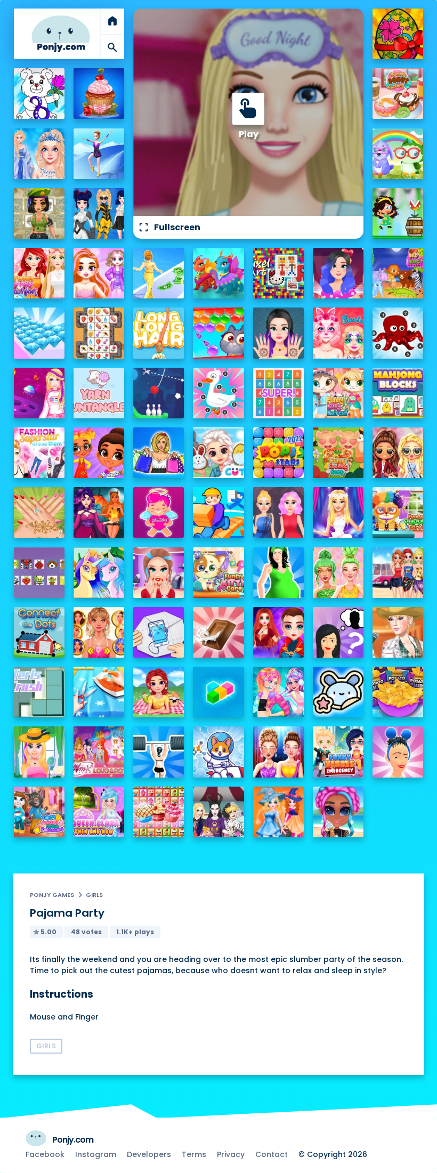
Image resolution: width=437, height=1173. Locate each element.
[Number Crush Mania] (278, 393)
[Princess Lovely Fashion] (39, 273)
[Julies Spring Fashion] (39, 751)
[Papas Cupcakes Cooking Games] (99, 93)
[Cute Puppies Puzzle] (218, 751)
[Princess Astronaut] (39, 393)
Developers (149, 1154)
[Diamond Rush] (39, 333)
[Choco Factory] (218, 632)
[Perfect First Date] (338, 273)
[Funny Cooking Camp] (338, 452)
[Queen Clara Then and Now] (99, 812)
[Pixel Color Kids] (39, 572)
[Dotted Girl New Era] (99, 213)
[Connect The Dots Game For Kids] (39, 632)
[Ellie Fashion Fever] (338, 512)
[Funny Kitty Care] (218, 572)
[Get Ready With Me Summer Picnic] (158, 692)
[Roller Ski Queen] (99, 153)
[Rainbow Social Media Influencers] (99, 273)
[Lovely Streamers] (278, 692)
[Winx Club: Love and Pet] (99, 751)
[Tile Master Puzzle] (99, 333)
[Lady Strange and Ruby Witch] (278, 632)
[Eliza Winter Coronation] (39, 153)
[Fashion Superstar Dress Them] (39, 452)
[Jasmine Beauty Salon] (278, 333)
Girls (94, 895)
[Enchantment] (99, 452)
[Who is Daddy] (278, 572)
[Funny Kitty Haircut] (338, 393)
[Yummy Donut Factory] (398, 93)
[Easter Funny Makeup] (338, 333)
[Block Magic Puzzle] (218, 692)
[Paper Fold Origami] (158, 632)
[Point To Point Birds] (218, 393)
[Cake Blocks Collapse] (158, 812)
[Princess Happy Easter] (218, 452)
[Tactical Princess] (39, 213)
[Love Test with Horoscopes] (158, 512)
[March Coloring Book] (39, 93)
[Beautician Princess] (99, 632)
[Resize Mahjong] (398, 393)
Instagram (95, 1154)
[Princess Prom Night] (278, 512)
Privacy (231, 1154)
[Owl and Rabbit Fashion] (398, 153)
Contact (271, 1154)
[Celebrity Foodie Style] (338, 572)
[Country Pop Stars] (398, 632)
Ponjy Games (52, 895)
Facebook (45, 1154)
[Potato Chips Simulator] (398, 692)
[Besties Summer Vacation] (398, 572)
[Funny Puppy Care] (398, 512)
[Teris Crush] (39, 692)
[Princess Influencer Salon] (158, 572)
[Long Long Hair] (158, 333)
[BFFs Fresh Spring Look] (398, 452)
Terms (194, 1154)
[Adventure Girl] (398, 213)
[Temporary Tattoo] (338, 692)
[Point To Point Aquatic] (398, 333)
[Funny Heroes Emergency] (338, 751)
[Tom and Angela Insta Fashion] (39, 812)
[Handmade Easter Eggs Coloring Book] (398, 34)
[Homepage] (61, 33)
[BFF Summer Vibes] (338, 812)
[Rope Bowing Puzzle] (158, 393)
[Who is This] (338, 632)
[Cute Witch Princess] (278, 812)
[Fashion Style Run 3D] (158, 273)
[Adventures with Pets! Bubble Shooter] (218, 333)
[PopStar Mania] (278, 452)
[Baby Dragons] (218, 273)
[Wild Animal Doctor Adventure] (398, 273)
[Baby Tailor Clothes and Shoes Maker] (99, 692)
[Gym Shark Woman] (158, 751)
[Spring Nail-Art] (39, 512)
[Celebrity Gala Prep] (278, 751)
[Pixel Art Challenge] (278, 273)
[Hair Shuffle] (398, 751)
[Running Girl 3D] (218, 512)
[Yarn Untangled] (99, 393)
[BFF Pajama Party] (218, 812)
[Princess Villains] (99, 512)
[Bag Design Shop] (158, 452)
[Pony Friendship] (99, 572)
